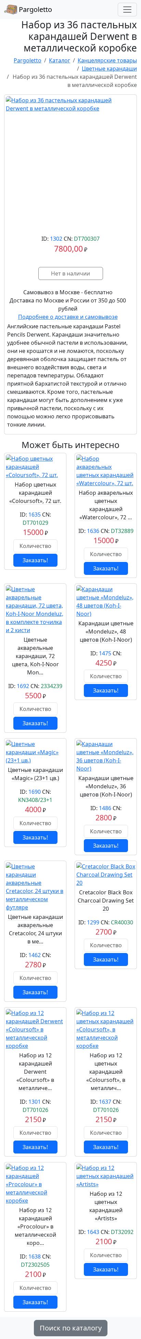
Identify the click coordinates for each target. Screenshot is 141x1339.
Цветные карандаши (109, 68)
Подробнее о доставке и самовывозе (68, 317)
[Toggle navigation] (127, 9)
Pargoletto (34, 9)
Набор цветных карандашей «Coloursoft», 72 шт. (35, 493)
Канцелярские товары (107, 60)
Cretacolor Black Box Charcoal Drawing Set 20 (106, 900)
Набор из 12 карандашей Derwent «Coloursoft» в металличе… (35, 1072)
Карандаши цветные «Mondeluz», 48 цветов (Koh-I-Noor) (105, 631)
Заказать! (35, 560)
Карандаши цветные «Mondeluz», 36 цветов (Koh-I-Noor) (105, 786)
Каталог (59, 60)
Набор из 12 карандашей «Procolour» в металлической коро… (35, 1226)
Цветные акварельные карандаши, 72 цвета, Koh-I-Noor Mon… (35, 656)
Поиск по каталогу (71, 1328)
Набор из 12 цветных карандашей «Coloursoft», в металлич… (105, 1072)
